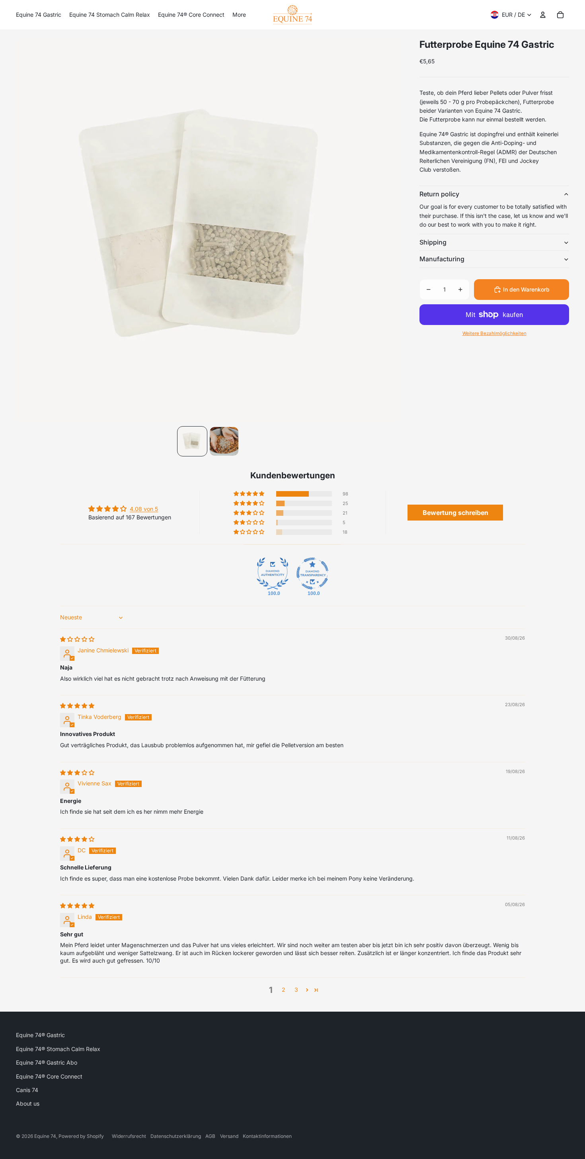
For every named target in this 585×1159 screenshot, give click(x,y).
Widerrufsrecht (129, 1136)
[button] (249, 494)
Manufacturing (441, 259)
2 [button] (283, 989)
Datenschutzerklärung (175, 1136)
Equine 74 (45, 1136)
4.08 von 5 (144, 508)
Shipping (433, 242)
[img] (77, 639)
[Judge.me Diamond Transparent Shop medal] (312, 573)
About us (27, 1103)
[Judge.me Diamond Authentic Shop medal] (273, 573)
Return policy (439, 194)
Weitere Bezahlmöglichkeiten (494, 333)
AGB (210, 1136)
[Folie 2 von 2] (224, 441)
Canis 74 (27, 1090)
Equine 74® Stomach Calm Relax (58, 1048)
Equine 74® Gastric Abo (46, 1062)
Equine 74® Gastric (40, 1035)
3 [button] (296, 989)
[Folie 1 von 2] (192, 441)
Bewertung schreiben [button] (455, 513)
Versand (229, 1136)
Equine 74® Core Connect (49, 1076)
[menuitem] (38, 14)
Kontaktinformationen (267, 1136)
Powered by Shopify (81, 1136)
